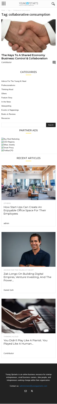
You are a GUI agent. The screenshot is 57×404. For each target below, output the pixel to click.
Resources (5, 118)
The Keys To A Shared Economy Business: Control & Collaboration (24, 57)
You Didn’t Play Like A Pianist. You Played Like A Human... (25, 342)
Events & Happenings (10, 110)
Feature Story (6, 98)
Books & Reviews (8, 114)
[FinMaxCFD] (28, 150)
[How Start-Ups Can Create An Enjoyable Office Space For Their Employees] (28, 182)
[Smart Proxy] (28, 147)
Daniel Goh (9, 290)
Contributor (6, 62)
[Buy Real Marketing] (28, 139)
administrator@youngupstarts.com (33, 386)
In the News (6, 102)
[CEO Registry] (28, 141)
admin (6, 223)
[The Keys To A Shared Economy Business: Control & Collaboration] (28, 35)
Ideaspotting (6, 106)
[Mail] (25, 391)
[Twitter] (32, 391)
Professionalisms (8, 85)
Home (3, 10)
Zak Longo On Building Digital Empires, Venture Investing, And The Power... (27, 277)
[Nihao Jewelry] (28, 144)
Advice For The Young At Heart (13, 81)
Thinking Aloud (7, 89)
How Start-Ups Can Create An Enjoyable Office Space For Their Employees (25, 210)
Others (4, 94)
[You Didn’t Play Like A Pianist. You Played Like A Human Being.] (28, 316)
